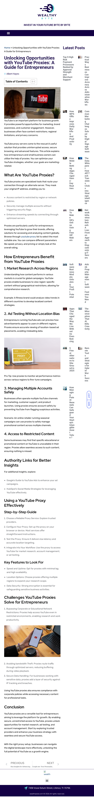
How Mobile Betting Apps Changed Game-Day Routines (71, 173)
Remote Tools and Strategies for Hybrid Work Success (87, 364)
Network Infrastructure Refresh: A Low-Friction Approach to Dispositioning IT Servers (87, 234)
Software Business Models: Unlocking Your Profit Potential (71, 280)
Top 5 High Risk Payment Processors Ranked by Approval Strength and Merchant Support (68, 68)
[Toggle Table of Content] (31, 81)
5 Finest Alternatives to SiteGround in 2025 (71, 359)
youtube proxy (28, 236)
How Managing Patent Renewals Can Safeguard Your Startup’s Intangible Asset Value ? (71, 412)
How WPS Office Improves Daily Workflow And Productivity (71, 127)
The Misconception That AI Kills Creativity (87, 318)
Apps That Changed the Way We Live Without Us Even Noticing (71, 325)
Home (7, 47)
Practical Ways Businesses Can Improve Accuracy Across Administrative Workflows (87, 81)
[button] (8, 33)
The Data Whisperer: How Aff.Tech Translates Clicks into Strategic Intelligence (87, 181)
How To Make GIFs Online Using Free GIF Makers (71, 225)
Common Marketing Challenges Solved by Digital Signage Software (87, 131)
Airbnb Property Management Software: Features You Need (87, 283)
